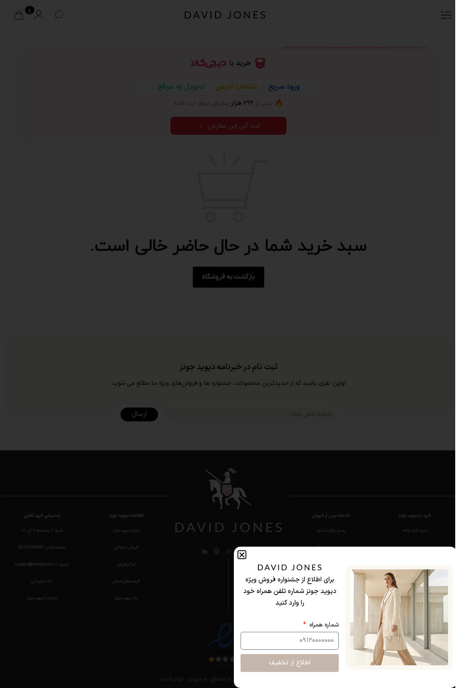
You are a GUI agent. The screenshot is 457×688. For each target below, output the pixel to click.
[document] (228, 344)
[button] (241, 554)
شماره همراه (323, 625)
